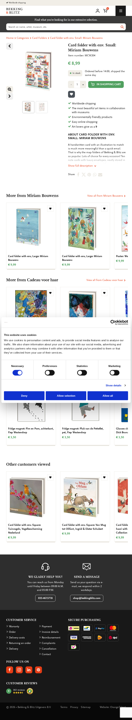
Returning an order (20, 643)
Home (10, 37)
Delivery (13, 648)
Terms (63, 707)
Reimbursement (51, 637)
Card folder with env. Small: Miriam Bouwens (76, 37)
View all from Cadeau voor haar (105, 280)
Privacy (74, 707)
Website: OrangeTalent (113, 707)
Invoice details (50, 631)
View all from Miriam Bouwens (105, 195)
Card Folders (39, 37)
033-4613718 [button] (45, 598)
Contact (46, 654)
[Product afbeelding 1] (28, 107)
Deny (24, 395)
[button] (105, 10)
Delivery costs (17, 637)
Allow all (108, 395)
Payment (47, 626)
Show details (113, 385)
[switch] (50, 372)
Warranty (14, 626)
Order (12, 631)
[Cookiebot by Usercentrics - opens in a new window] (113, 322)
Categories (23, 37)
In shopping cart (109, 84)
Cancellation (49, 648)
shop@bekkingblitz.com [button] (86, 598)
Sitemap (86, 707)
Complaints (48, 643)
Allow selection (66, 395)
